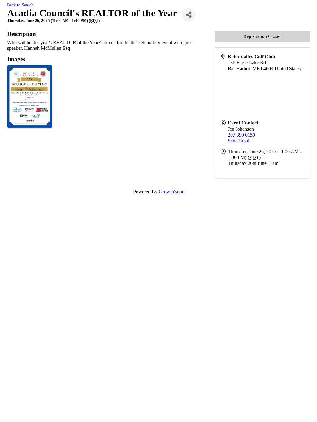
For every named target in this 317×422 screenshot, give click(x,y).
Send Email (239, 140)
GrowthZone (171, 191)
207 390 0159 (241, 134)
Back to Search (20, 4)
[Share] (189, 15)
